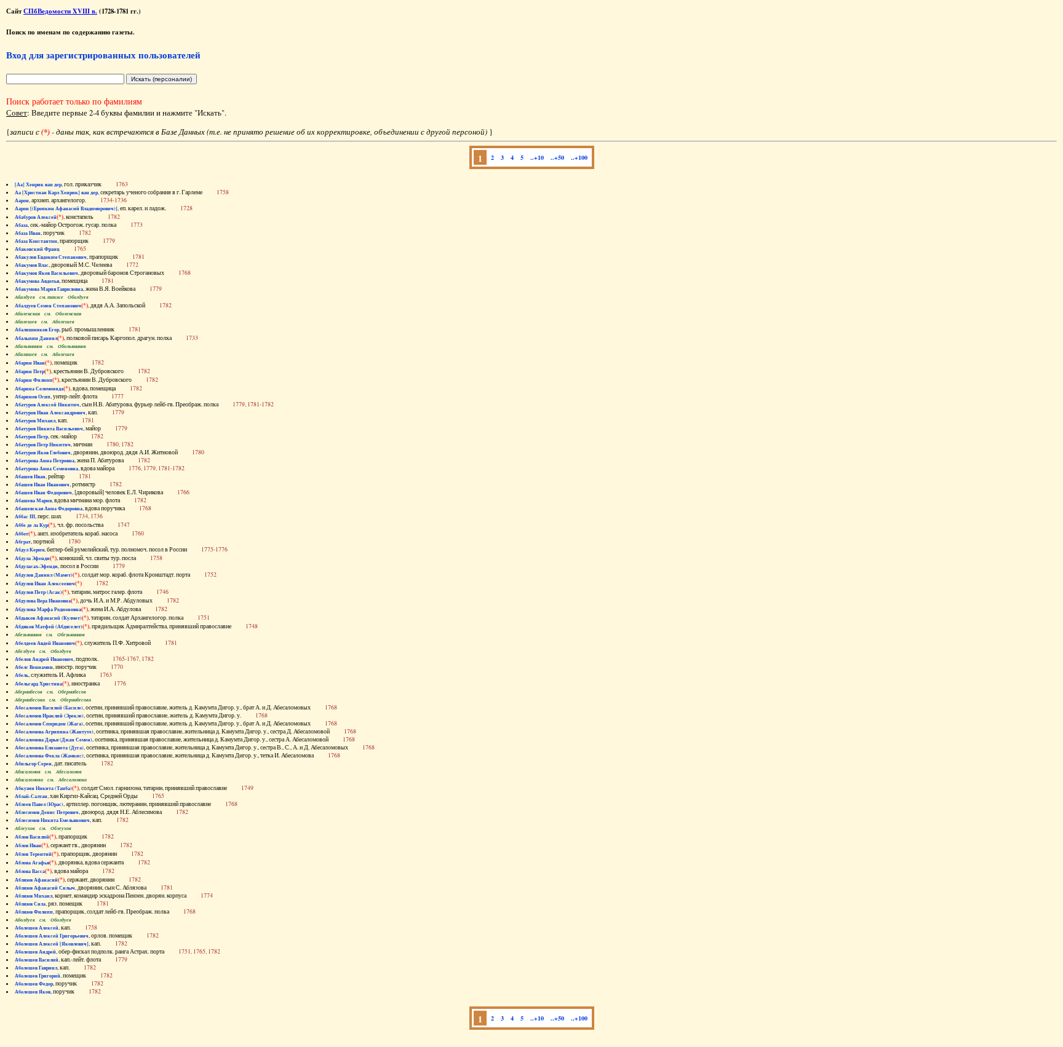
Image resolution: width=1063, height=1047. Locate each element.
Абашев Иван (30, 476)
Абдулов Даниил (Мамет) (44, 575)
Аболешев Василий (36, 959)
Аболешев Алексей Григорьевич (52, 935)
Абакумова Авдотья (37, 281)
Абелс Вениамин (34, 667)
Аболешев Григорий (37, 975)
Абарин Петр (29, 371)
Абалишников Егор (37, 329)
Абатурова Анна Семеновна (46, 468)
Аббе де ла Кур (31, 525)
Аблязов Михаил (33, 895)
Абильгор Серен (33, 763)
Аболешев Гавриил (36, 967)
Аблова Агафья (32, 862)
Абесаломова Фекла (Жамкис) (49, 755)
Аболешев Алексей (36, 927)
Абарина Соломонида (39, 388)
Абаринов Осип (32, 396)
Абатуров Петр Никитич (43, 444)
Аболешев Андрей (35, 951)
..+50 (557, 157)
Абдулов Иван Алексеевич (45, 583)
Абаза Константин (36, 241)
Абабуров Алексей (36, 217)
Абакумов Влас (32, 265)
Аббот (21, 533)
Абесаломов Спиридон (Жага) (49, 723)
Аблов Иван (28, 845)
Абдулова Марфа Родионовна (48, 609)
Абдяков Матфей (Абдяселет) (48, 626)
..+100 (579, 157)
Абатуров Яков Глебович (43, 452)
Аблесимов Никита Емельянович (52, 820)
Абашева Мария (33, 500)
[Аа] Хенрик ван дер (38, 184)
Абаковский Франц (37, 249)
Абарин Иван (30, 362)
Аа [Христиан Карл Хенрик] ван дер (56, 192)
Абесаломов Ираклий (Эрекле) (49, 715)
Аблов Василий (32, 836)
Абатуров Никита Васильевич (49, 428)
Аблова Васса (30, 871)
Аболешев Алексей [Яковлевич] (52, 943)
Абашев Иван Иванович (42, 484)
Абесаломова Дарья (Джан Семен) (53, 739)
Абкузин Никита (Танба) (43, 788)
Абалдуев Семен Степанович (48, 305)
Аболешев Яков (32, 991)
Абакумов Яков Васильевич (46, 273)
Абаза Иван (28, 233)
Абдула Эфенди (32, 558)
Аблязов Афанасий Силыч (45, 887)
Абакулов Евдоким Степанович (51, 257)
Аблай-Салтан (31, 796)
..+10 (537, 157)
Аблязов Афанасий (36, 879)
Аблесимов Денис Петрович (47, 812)
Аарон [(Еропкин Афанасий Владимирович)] (66, 208)
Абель (21, 675)
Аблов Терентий (33, 854)
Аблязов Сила (30, 903)
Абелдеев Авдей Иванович (45, 643)
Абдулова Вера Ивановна (43, 600)
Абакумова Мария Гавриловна (49, 289)
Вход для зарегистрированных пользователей (103, 54)
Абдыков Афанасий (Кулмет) (48, 618)
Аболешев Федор (34, 983)
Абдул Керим (29, 549)
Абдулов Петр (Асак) (38, 592)
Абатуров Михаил (35, 420)
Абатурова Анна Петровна (44, 460)
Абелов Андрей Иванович (44, 659)
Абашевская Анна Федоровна (48, 508)
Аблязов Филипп (34, 911)
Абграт (23, 541)
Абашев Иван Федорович (43, 492)
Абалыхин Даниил (36, 338)
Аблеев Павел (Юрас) (39, 804)
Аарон (22, 200)
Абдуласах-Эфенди (36, 566)
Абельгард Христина (38, 683)
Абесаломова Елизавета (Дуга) (49, 747)
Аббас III (25, 516)
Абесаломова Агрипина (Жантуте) (54, 731)
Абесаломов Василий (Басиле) (49, 707)
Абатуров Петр (31, 436)
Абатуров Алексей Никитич (47, 404)
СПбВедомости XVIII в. (60, 11)
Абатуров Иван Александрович (50, 412)
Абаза (21, 225)
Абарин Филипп (33, 380)
